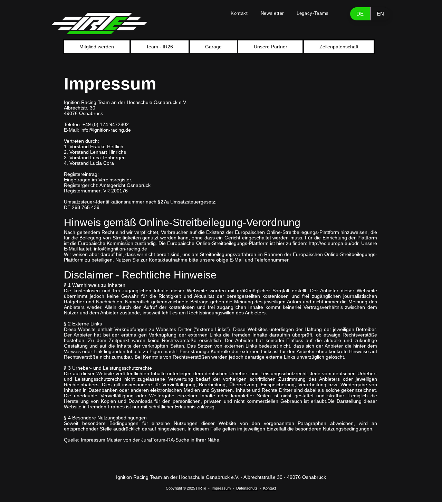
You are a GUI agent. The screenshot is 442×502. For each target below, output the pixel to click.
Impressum (221, 488)
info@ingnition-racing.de (120, 249)
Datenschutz (247, 488)
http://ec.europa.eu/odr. (334, 243)
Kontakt (269, 488)
